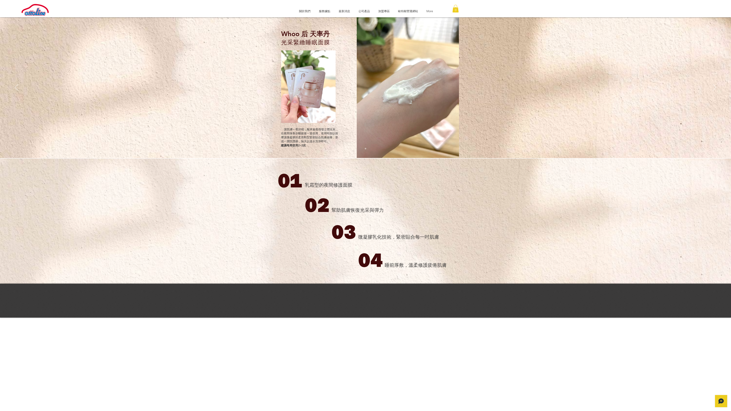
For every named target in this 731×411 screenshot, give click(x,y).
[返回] (16, 87)
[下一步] (714, 87)
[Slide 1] (365, 148)
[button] (455, 9)
